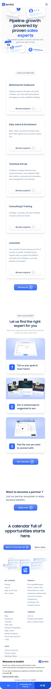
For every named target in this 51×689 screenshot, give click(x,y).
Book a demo (40, 547)
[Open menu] (46, 4)
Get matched (23, 461)
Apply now (23, 507)
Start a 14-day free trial (15, 547)
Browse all (23, 287)
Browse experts (23, 108)
